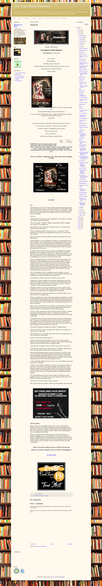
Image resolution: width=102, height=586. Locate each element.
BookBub (64, 18)
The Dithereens (82, 59)
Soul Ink (81, 108)
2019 (79, 224)
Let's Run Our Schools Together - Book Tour (83, 176)
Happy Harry (82, 130)
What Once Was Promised (82, 145)
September (82, 41)
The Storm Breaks (83, 118)
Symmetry (81, 132)
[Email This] (35, 494)
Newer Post (33, 544)
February (81, 213)
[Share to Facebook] (39, 494)
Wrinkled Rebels (82, 183)
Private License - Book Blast (82, 116)
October (81, 39)
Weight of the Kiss (83, 50)
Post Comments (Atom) (41, 546)
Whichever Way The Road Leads (83, 66)
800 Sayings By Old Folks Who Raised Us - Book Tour (83, 157)
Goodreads (46, 18)
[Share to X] (38, 494)
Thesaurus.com (18, 80)
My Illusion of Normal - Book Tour (82, 199)
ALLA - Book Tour (83, 168)
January (81, 215)
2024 (79, 33)
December (81, 35)
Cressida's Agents (83, 192)
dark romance (43, 495)
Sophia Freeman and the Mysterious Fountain (82, 171)
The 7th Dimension (83, 97)
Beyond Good (82, 77)
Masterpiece (82, 79)
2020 (79, 223)
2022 (79, 219)
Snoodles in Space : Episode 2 (83, 63)
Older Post (70, 544)
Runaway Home (82, 123)
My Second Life (82, 54)
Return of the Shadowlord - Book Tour (82, 204)
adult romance (37, 495)
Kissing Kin (81, 92)
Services (20, 18)
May (80, 207)
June (80, 46)
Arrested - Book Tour (83, 181)
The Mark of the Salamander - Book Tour (82, 135)
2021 (79, 221)
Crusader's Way (82, 125)
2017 (79, 228)
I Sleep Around (82, 194)
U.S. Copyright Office (19, 76)
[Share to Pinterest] (41, 494)
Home (14, 18)
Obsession (81, 80)
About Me (33, 18)
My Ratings (26, 18)
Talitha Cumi (82, 90)
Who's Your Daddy (83, 196)
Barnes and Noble (55, 18)
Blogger (63, 577)
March (80, 211)
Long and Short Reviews (20, 72)
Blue (80, 88)
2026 (79, 29)
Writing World (18, 74)
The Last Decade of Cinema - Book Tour (83, 74)
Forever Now (82, 160)
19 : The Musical (82, 113)
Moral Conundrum (83, 102)
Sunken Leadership (83, 48)
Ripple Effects (82, 104)
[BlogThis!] (37, 494)
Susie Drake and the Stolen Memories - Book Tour (83, 153)
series (47, 495)
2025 (79, 31)
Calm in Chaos (82, 61)
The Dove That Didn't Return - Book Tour (83, 149)
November (81, 37)
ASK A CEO (81, 52)
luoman (53, 577)
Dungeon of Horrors (83, 71)
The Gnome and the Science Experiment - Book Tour (83, 164)
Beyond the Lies (82, 179)
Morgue (81, 140)
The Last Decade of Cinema (83, 111)
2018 (79, 226)
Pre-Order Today (51, 455)
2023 (79, 217)
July (80, 44)
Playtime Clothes (82, 69)
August (81, 43)
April (80, 209)
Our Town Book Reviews (32, 6)
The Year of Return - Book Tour (83, 86)
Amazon (40, 18)
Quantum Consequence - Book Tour (83, 189)
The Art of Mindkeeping (82, 95)
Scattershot (81, 138)
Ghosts (80, 106)
